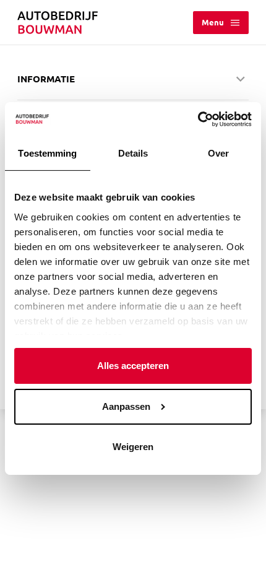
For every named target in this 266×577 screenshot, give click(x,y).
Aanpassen (126, 406)
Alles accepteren (133, 365)
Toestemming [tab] (47, 153)
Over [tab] (218, 153)
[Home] (57, 22)
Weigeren (133, 446)
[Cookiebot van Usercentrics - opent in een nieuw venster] (198, 119)
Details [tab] (133, 153)
